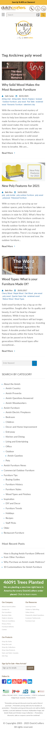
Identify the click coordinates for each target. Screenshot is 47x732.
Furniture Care (30, 621)
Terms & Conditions (8, 621)
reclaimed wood (33, 296)
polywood (6, 198)
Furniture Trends (14, 508)
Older (6, 528)
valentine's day (29, 105)
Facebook (4, 681)
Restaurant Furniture (14, 533)
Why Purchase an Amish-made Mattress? (24, 562)
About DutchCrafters (9, 606)
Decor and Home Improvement (21, 427)
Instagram (24, 681)
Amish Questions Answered (19, 398)
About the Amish (12, 384)
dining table (16, 99)
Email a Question (24, 695)
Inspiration (9, 499)
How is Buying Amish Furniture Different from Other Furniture (24, 555)
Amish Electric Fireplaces (18, 412)
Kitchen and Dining (15, 437)
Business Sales (6, 615)
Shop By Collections (8, 647)
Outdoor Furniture (10, 102)
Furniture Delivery (8, 626)
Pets (8, 461)
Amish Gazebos (15, 456)
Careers (4, 629)
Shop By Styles (7, 641)
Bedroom (10, 417)
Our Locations (6, 612)
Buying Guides (13, 480)
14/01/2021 (22, 192)
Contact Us (5, 609)
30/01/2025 (23, 96)
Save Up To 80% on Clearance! (23, 2)
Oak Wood (29, 293)
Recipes (9, 518)
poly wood (22, 102)
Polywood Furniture (18, 198)
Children (10, 422)
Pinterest (19, 681)
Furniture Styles (13, 489)
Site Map (5, 656)
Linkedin (30, 681)
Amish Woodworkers (16, 403)
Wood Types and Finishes (18, 494)
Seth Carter (9, 96)
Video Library (29, 612)
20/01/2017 (22, 291)
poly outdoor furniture (25, 195)
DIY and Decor (13, 503)
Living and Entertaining (17, 442)
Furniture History (14, 484)
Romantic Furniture (14, 105)
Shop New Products (8, 650)
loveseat (39, 99)
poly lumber (10, 195)
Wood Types (19, 299)
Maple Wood (18, 293)
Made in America (7, 618)
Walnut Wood (8, 299)
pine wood (38, 293)
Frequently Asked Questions (34, 615)
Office (9, 446)
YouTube (14, 681)
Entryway (10, 432)
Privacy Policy (6, 624)
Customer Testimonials (32, 618)
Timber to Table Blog (32, 609)
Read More (7, 152)
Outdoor (10, 451)
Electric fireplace (28, 99)
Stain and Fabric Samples (10, 653)
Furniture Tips (11, 475)
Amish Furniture (12, 408)
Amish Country (13, 388)
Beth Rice (9, 192)
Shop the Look (7, 644)
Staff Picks (11, 523)
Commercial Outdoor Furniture (19, 470)
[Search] (34, 363)
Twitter (9, 681)
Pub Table (30, 102)
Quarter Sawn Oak (19, 296)
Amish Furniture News (15, 465)
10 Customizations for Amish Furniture (23, 567)
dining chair (6, 99)
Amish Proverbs (13, 393)
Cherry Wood (7, 293)
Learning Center (30, 606)
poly (3, 195)
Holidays (10, 513)
